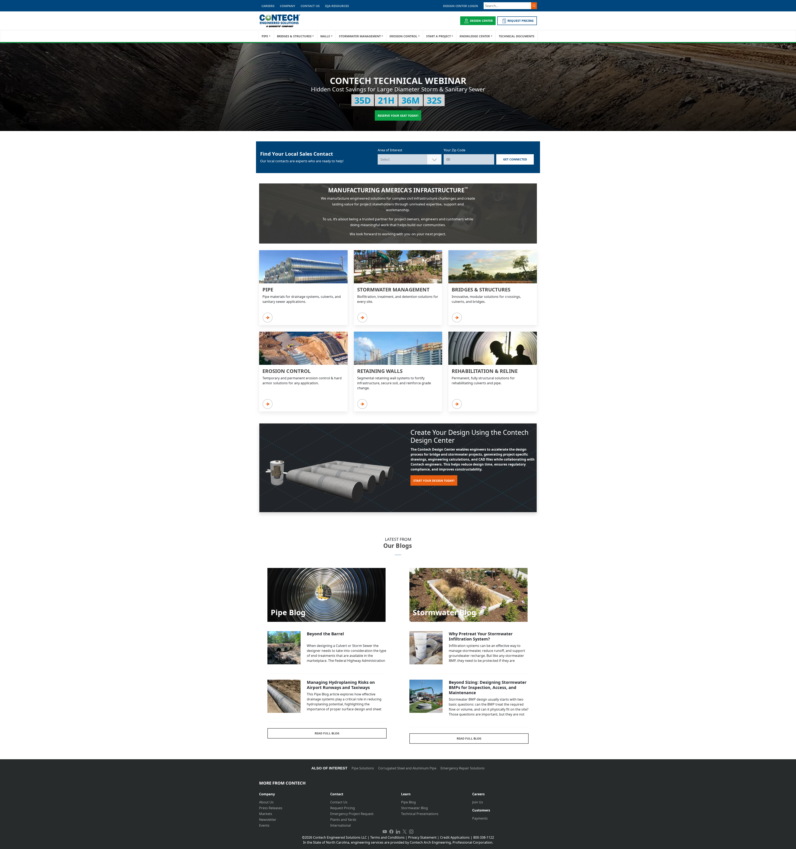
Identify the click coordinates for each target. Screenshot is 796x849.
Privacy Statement (422, 837)
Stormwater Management (360, 36)
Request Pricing (342, 808)
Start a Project (438, 36)
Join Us (477, 802)
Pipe (265, 36)
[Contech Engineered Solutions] (282, 20)
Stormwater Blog (414, 808)
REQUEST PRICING (520, 21)
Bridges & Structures (294, 36)
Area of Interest (390, 150)
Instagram (411, 831)
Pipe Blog (408, 802)
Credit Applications (455, 837)
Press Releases (270, 808)
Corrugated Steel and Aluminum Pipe (407, 768)
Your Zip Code (454, 150)
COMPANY (287, 6)
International (340, 825)
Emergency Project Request (352, 813)
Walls (325, 36)
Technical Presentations (419, 813)
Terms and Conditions (387, 837)
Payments (480, 818)
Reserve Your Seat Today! (398, 116)
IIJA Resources (337, 6)
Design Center (481, 21)
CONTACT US (310, 6)
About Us (266, 802)
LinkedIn (398, 831)
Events (264, 825)
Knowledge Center (475, 36)
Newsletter (267, 819)
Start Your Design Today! (433, 481)
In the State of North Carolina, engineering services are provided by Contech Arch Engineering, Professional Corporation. (398, 842)
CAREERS (267, 6)
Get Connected (515, 159)
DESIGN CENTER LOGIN (460, 6)
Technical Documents (516, 36)
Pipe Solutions (363, 768)
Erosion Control (403, 36)
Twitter (404, 831)
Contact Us (338, 802)
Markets (265, 813)
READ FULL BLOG (327, 733)
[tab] (291, 792)
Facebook (391, 831)
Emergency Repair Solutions (462, 768)
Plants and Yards (343, 819)
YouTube (384, 831)
